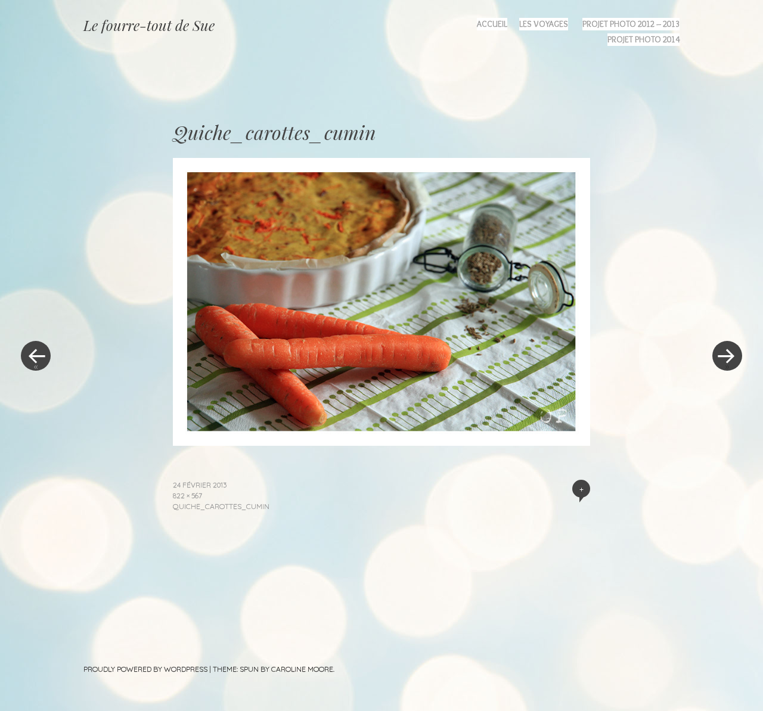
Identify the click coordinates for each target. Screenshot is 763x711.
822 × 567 (187, 495)
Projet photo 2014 (643, 39)
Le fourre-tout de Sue (149, 25)
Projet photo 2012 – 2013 (631, 23)
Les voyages (543, 23)
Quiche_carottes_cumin (221, 506)
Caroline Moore (302, 669)
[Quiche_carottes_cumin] (381, 441)
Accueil (492, 23)
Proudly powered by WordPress (145, 669)
